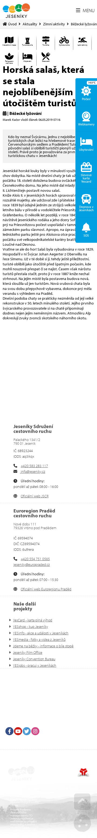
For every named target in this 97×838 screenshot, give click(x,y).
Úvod (16, 10)
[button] (85, 10)
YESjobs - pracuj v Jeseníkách (34, 665)
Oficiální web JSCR (34, 496)
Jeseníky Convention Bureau (34, 658)
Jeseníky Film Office (27, 652)
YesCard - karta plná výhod (32, 620)
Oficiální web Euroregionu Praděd (46, 589)
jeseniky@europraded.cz (31, 564)
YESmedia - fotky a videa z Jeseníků (39, 639)
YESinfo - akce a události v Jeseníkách (40, 633)
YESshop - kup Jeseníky (30, 626)
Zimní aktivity (54, 24)
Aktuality (30, 24)
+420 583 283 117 (34, 465)
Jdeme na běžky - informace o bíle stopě (43, 646)
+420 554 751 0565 (35, 558)
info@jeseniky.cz (32, 471)
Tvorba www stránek (83, 772)
